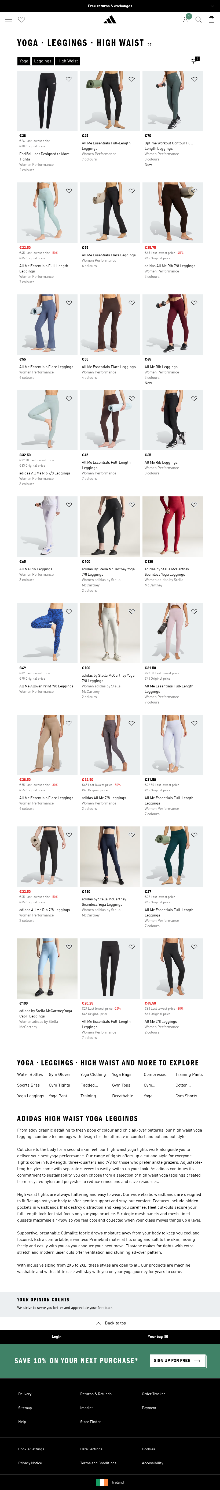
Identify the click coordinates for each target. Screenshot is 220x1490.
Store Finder (90, 1422)
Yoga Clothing (93, 1075)
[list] (101, 61)
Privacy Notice (30, 1463)
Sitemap (25, 1408)
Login (56, 1337)
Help (22, 1422)
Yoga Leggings (30, 1096)
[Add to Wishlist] (69, 80)
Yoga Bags (121, 1075)
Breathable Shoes (122, 1096)
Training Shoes (88, 1096)
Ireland (118, 1482)
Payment (149, 1408)
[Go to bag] (211, 19)
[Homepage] (110, 21)
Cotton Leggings (184, 1086)
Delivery (24, 1394)
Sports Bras (28, 1085)
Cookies (148, 1449)
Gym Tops (121, 1085)
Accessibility (152, 1463)
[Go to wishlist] (21, 19)
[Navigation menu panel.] (8, 19)
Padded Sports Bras (91, 1086)
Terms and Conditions (98, 1463)
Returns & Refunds (96, 1394)
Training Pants (189, 1075)
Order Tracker (153, 1394)
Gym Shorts (186, 1096)
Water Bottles (30, 1075)
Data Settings (91, 1449)
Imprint (86, 1408)
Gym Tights (59, 1085)
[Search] (198, 19)
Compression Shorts (156, 1075)
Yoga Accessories (155, 1096)
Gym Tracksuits (154, 1086)
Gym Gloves (60, 1075)
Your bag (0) (158, 1337)
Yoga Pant (58, 1096)
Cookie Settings (31, 1449)
